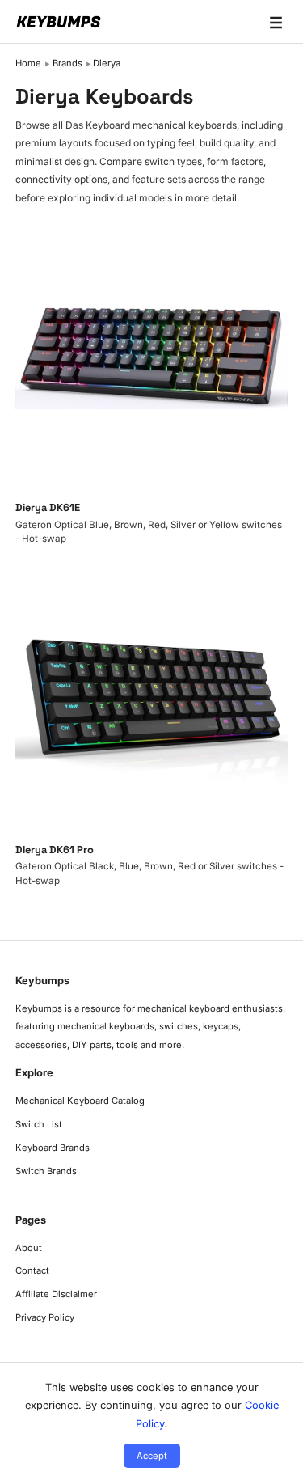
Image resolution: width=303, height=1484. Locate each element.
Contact (32, 1270)
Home (28, 63)
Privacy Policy (44, 1317)
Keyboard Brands (52, 1147)
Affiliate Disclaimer (56, 1294)
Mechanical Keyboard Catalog (80, 1100)
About (28, 1248)
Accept (152, 1455)
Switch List (38, 1124)
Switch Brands (46, 1171)
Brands (67, 63)
